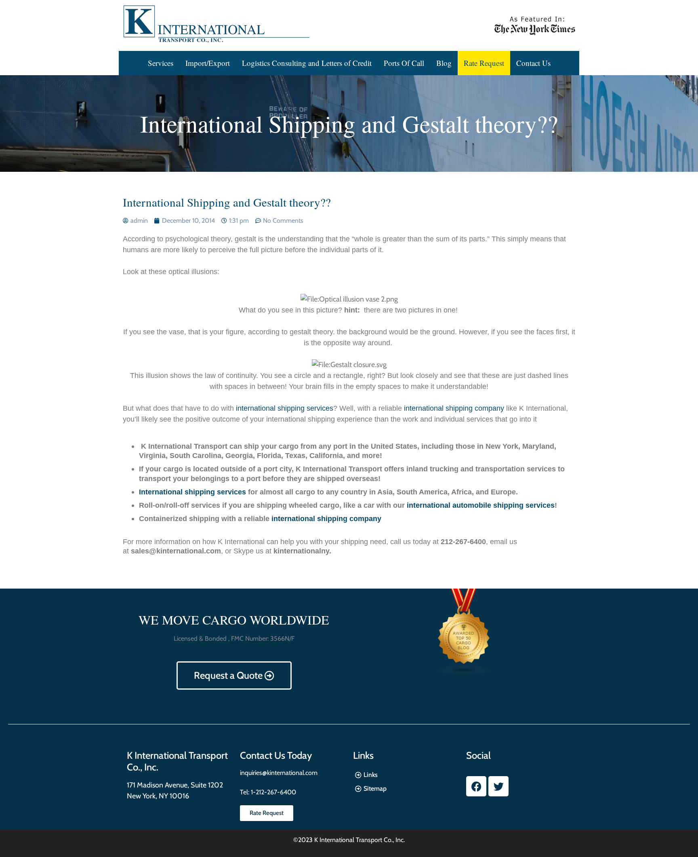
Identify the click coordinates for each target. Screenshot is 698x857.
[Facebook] (476, 786)
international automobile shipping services (481, 505)
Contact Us (533, 63)
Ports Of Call (404, 63)
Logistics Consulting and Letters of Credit (307, 63)
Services (160, 63)
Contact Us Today (276, 755)
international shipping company (454, 408)
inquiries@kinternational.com (278, 773)
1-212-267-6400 (272, 792)
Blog (444, 63)
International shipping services (192, 492)
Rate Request (484, 63)
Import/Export (207, 63)
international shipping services (284, 408)
